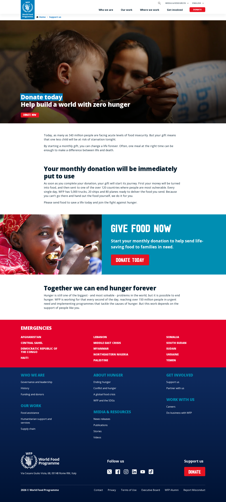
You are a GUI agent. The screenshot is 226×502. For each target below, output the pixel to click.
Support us (55, 17)
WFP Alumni (171, 490)
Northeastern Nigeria (110, 354)
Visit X (109, 471)
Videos (97, 437)
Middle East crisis (107, 343)
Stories (97, 431)
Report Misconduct (194, 490)
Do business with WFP (179, 412)
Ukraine (172, 354)
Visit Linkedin (134, 471)
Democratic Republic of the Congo (39, 350)
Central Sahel (32, 343)
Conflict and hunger (104, 388)
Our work (126, 10)
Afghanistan (31, 337)
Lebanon (100, 337)
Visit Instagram (126, 471)
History (25, 388)
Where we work (149, 10)
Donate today (130, 260)
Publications (100, 425)
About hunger (108, 375)
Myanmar (101, 348)
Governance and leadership (36, 382)
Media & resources (175, 3)
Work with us (180, 399)
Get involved (175, 10)
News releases (101, 419)
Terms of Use (129, 490)
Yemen (171, 360)
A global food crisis (104, 394)
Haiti (24, 358)
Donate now (29, 115)
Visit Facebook (117, 471)
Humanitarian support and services (36, 420)
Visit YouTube (142, 471)
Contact (98, 490)
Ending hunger (102, 382)
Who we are (106, 10)
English (196, 3)
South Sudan (176, 343)
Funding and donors (32, 394)
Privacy (112, 490)
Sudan (171, 348)
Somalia (172, 337)
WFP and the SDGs (104, 400)
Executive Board (150, 490)
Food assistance (30, 412)
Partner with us (175, 388)
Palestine (100, 360)
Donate (197, 9)
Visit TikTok (151, 471)
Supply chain (28, 428)
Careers (170, 406)
